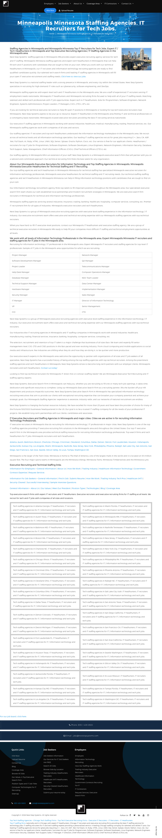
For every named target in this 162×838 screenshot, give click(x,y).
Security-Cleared (17, 482)
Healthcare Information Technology (115, 468)
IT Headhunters (126, 820)
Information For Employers (22, 468)
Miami (48, 446)
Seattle (42, 450)
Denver (101, 442)
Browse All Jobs (18, 774)
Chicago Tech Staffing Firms (44, 820)
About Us (78, 3)
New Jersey (78, 446)
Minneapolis (57, 446)
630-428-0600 (20, 803)
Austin (20, 442)
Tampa (70, 450)
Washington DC (82, 450)
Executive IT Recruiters (98, 820)
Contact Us (126, 3)
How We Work (74, 468)
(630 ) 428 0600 (85, 725)
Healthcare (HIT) (134, 478)
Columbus (85, 442)
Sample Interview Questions (63, 482)
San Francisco (22, 450)
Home (51, 34)
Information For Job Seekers (23, 478)
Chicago (55, 442)
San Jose (34, 450)
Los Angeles (38, 446)
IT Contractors (110, 3)
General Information (46, 468)
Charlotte (46, 442)
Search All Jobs (50, 766)
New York (88, 446)
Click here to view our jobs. (73, 76)
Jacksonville (15, 446)
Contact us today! (49, 368)
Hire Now (50, 10)
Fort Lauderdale (120, 442)
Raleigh (118, 446)
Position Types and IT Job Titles (24, 784)
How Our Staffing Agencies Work (88, 766)
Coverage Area (93, 3)
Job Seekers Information (53, 756)
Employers (48, 3)
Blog (103, 488)
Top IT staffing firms (18, 823)
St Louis (62, 450)
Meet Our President (61, 488)
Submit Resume (77, 478)
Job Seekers (63, 3)
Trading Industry (90, 468)
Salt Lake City (129, 446)
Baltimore (29, 442)
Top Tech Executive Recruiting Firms (72, 820)
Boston (37, 442)
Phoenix (110, 446)
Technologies (93, 488)
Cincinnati (65, 442)
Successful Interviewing (38, 482)
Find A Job (63, 478)
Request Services (36, 472)
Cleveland (75, 442)
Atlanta (13, 442)
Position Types (78, 488)
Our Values (46, 488)
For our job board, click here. (13, 716)
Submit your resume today (54, 793)
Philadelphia (100, 446)
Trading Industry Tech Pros (113, 478)
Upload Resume (67, 10)
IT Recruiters (113, 820)
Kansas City (27, 446)
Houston (132, 442)
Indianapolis (143, 442)
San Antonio (142, 446)
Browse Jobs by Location (53, 769)
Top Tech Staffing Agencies (21, 820)
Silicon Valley (52, 450)
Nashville (68, 446)
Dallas (94, 442)
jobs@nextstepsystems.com (85, 736)
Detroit (108, 442)
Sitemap (15, 794)
